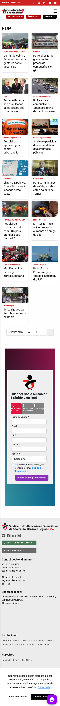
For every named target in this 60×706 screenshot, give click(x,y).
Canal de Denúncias (15, 16)
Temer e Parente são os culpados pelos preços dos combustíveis (14, 106)
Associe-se (49, 17)
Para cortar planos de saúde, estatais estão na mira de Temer (44, 188)
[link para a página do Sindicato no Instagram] (44, 3)
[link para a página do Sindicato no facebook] (34, 3)
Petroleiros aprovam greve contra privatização (13, 147)
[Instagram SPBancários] (20, 535)
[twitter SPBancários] (4, 535)
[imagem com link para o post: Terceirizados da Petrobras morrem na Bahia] (15, 295)
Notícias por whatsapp (19, 543)
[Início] (17, 11)
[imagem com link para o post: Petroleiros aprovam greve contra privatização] (15, 127)
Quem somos (43, 644)
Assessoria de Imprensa (33, 640)
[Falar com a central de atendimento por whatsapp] (9, 583)
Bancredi (6, 660)
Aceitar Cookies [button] (42, 696)
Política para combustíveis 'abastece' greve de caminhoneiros (44, 106)
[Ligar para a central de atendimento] (3, 583)
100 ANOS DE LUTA (11, 2)
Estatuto (19, 644)
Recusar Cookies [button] (18, 696)
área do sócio (33, 16)
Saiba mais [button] (44, 687)
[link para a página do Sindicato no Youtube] (55, 3)
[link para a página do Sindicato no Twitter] (38, 3)
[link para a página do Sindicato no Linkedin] (49, 3)
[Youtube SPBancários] (25, 535)
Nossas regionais (10, 603)
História (30, 644)
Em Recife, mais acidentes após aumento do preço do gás (44, 229)
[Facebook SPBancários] (9, 535)
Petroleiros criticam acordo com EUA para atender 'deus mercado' (13, 231)
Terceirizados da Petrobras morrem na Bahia (15, 313)
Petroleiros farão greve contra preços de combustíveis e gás (43, 63)
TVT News (27, 660)
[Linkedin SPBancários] (14, 535)
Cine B (16, 660)
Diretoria (51, 640)
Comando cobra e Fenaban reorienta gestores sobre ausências (15, 61)
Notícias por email (17, 551)
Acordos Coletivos (10, 640)
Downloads (7, 644)
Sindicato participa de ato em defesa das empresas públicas (44, 147)
